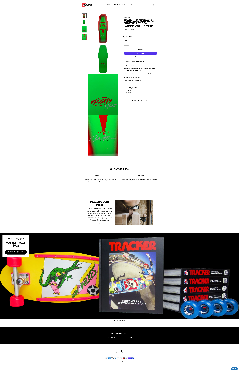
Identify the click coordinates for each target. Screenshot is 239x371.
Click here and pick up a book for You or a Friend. (16, 252)
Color (125, 33)
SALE (130, 5)
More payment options (140, 57)
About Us (122, 355)
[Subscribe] (131, 337)
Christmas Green (128, 36)
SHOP (108, 5)
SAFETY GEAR (116, 5)
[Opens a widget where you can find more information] (234, 368)
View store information (130, 65)
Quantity (126, 40)
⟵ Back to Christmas (119, 320)
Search (117, 355)
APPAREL (124, 5)
